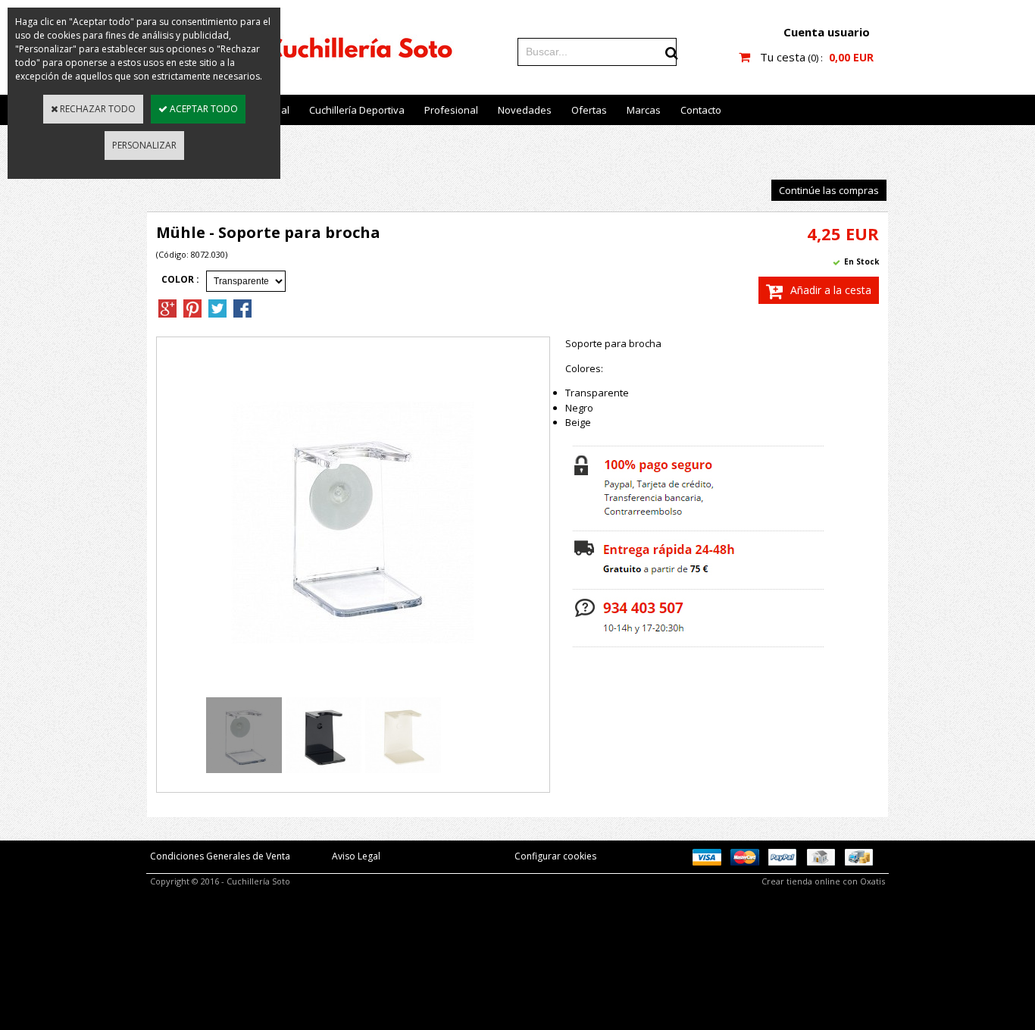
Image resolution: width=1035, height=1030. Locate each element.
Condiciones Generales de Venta (220, 856)
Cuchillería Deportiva (357, 110)
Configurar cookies (555, 856)
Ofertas (589, 110)
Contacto (700, 110)
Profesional (451, 110)
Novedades (525, 110)
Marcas (644, 110)
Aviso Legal (356, 856)
